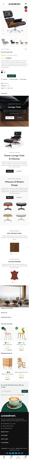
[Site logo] (14, 4)
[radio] (2, 72)
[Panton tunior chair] (21, 334)
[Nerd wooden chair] (7, 334)
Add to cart (11, 75)
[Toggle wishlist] (9, 339)
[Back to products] (25, 49)
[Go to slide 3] (15, 282)
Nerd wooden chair (7, 344)
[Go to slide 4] (16, 282)
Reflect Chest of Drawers (7, 374)
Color (2, 70)
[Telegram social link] (12, 88)
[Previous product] (24, 49)
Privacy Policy (21, 395)
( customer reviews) (12, 55)
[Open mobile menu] (3, 4)
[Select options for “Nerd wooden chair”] (6, 339)
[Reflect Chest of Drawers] (7, 363)
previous (13, 146)
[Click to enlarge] (3, 33)
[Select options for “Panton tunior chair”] (20, 339)
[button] (2, 21)
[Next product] (27, 49)
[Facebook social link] (5, 88)
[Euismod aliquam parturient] (21, 363)
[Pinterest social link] (8, 88)
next (16, 146)
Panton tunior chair (21, 344)
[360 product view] (3, 30)
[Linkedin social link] (10, 88)
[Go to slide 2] (13, 282)
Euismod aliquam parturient (21, 372)
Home (2, 49)
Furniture (7, 49)
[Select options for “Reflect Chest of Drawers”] (6, 369)
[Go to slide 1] (12, 282)
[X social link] (7, 88)
